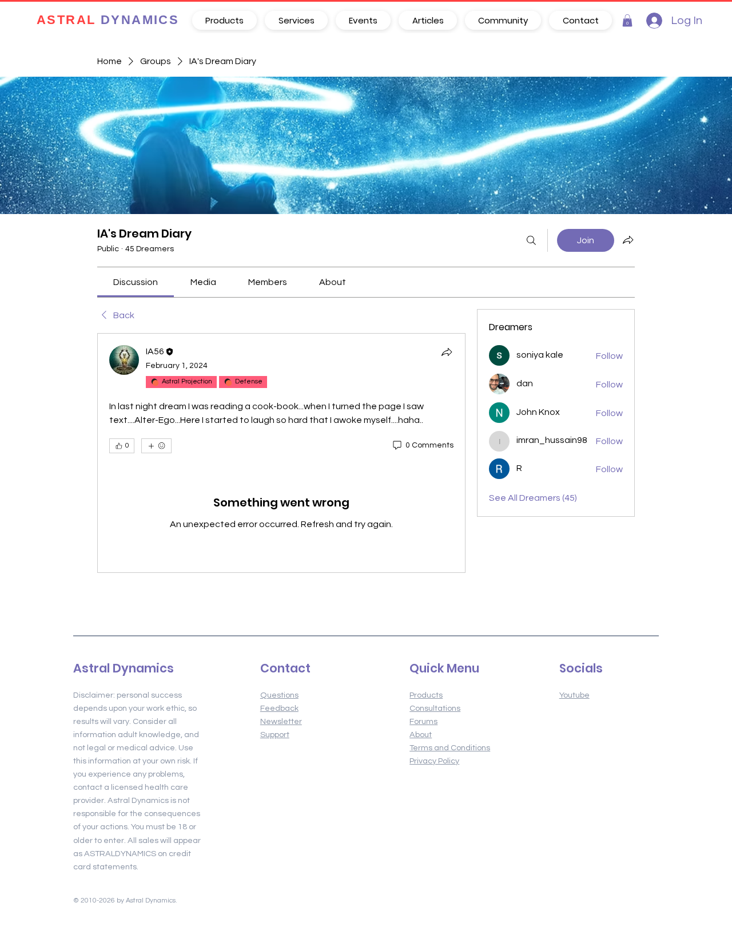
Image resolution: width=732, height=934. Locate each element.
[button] (627, 20)
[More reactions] (156, 445)
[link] (135, 282)
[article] (281, 453)
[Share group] (628, 240)
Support (274, 734)
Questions (279, 695)
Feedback (279, 708)
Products (426, 695)
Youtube (574, 695)
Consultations (434, 708)
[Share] (446, 352)
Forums (423, 721)
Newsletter (281, 721)
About (420, 734)
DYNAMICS (108, 20)
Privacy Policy (434, 761)
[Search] (531, 240)
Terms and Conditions (449, 747)
